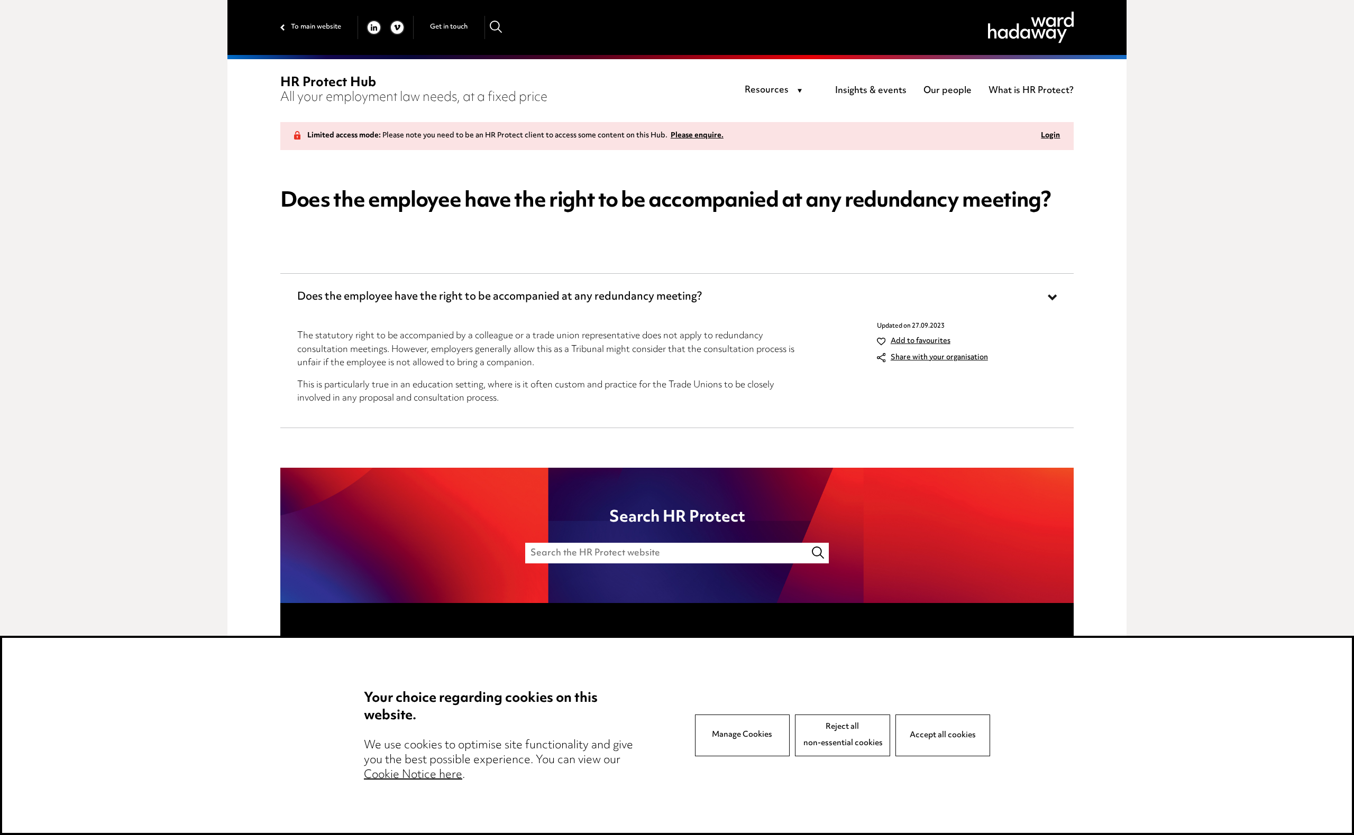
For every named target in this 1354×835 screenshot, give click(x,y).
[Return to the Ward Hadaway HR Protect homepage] (1031, 27)
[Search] (496, 27)
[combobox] (775, 91)
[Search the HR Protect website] (819, 553)
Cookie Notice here (413, 775)
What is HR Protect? (1031, 91)
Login (1050, 136)
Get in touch (449, 27)
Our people (947, 91)
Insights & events (871, 91)
